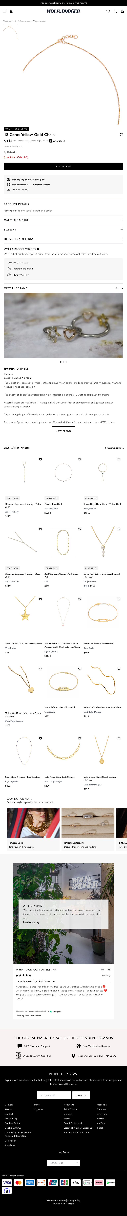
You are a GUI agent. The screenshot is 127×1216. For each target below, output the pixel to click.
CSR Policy (10, 1140)
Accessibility (11, 1118)
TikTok (100, 1127)
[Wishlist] (108, 11)
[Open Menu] (3, 11)
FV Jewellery (90, 581)
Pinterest (101, 1109)
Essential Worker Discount (78, 1127)
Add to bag (63, 166)
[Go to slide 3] (66, 362)
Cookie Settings (13, 1127)
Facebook (102, 1104)
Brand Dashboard (73, 1123)
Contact (9, 1114)
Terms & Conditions (56, 1200)
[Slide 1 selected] (61, 362)
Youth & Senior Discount (77, 1132)
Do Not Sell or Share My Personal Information (18, 1134)
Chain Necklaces (39, 20)
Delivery (9, 1104)
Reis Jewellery (11, 511)
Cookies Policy (12, 1123)
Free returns (18, 184)
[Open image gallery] (73, 75)
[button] (11, 11)
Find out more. (100, 253)
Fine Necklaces (25, 20)
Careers (68, 1114)
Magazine (38, 1109)
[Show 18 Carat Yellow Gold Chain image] (10, 31)
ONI (46, 581)
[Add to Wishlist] (121, 134)
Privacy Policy (73, 1200)
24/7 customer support (39, 184)
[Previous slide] (117, 288)
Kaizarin (11, 152)
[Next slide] (122, 288)
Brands (37, 1104)
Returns (9, 1109)
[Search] (115, 11)
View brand (63, 431)
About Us (69, 1104)
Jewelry (15, 20)
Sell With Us (70, 1109)
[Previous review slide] (103, 969)
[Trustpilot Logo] (55, 1011)
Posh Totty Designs (14, 720)
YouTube (101, 1123)
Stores (67, 1118)
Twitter (100, 1118)
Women (6, 20)
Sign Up (81, 1095)
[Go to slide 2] (63, 362)
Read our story (31, 922)
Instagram (102, 1114)
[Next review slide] (109, 969)
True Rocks (10, 648)
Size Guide (10, 1145)
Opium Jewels (50, 651)
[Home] (63, 11)
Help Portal (63, 1152)
